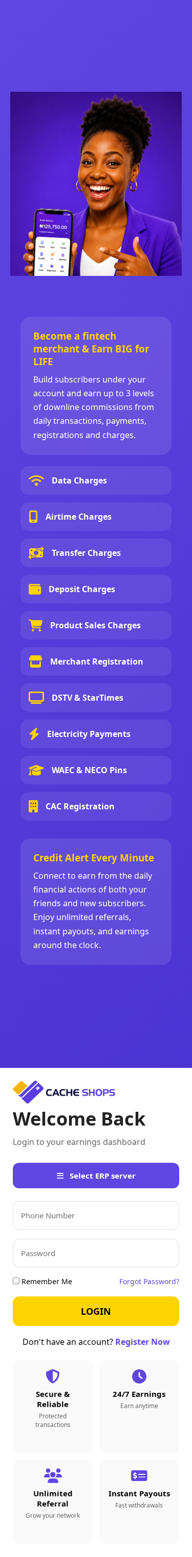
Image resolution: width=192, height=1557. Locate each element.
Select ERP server (102, 1175)
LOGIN (96, 1311)
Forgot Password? (149, 1281)
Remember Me (45, 1281)
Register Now (142, 1341)
